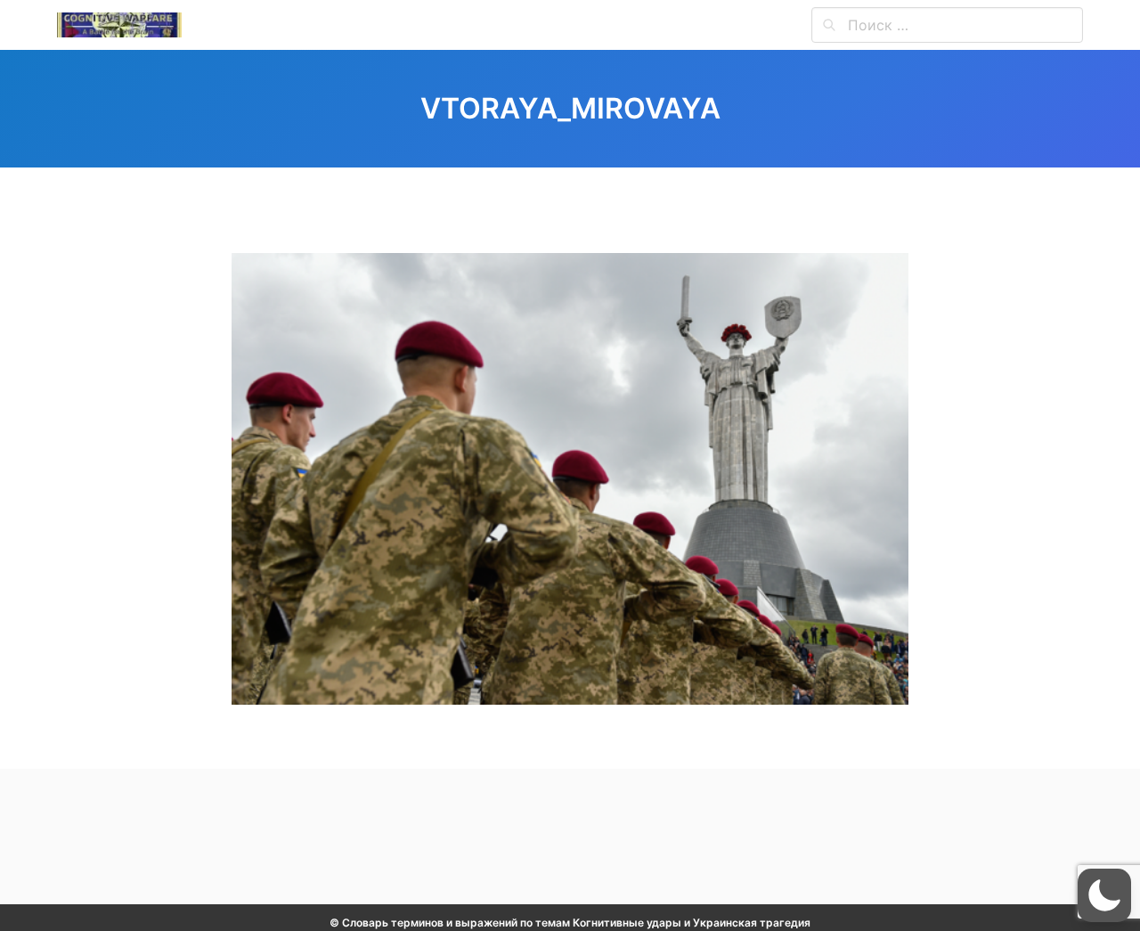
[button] (1104, 895)
